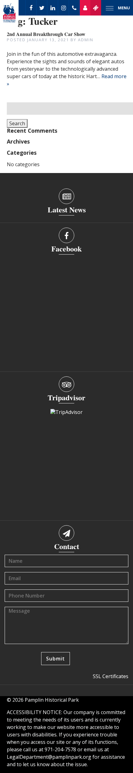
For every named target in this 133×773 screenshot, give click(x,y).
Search (17, 123)
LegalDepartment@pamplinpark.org (49, 756)
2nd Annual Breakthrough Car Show (46, 34)
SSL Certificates (110, 676)
